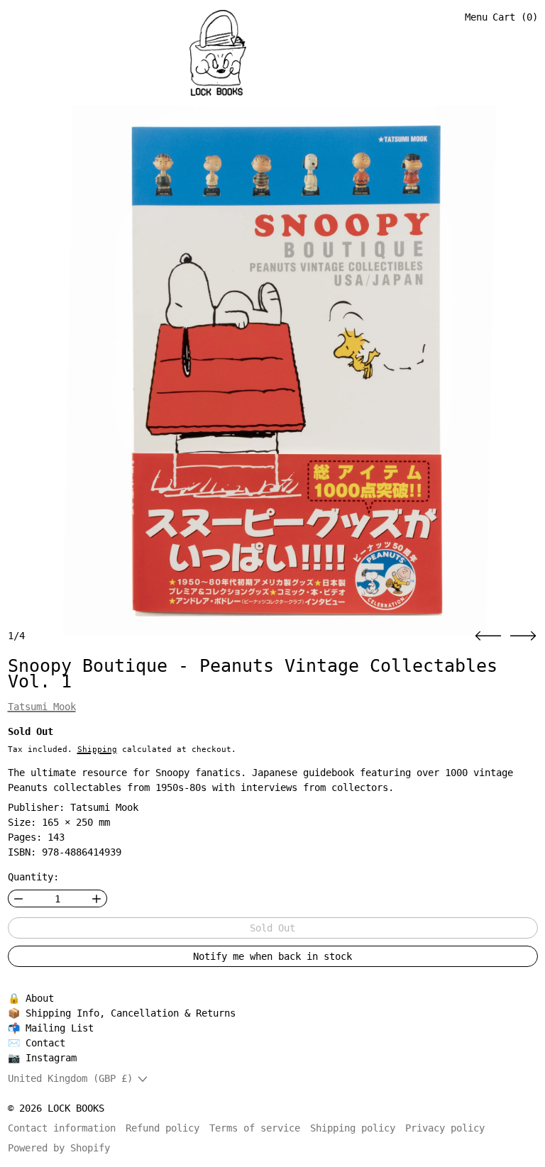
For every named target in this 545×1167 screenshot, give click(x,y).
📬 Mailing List (51, 1028)
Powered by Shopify (59, 1148)
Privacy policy (445, 1128)
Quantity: (33, 877)
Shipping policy (352, 1128)
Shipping (97, 749)
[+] (97, 898)
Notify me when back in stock (272, 956)
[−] (18, 898)
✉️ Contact (36, 1043)
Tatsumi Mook (42, 706)
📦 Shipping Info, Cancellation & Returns (122, 1013)
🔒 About (31, 998)
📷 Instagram (42, 1057)
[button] (488, 636)
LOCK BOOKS (76, 1108)
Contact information (62, 1128)
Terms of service (254, 1128)
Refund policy (162, 1128)
